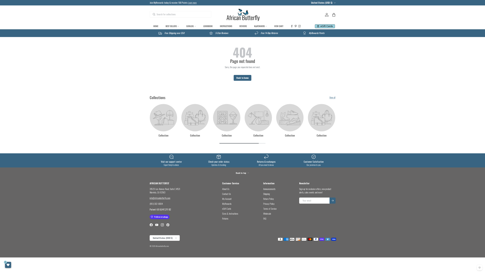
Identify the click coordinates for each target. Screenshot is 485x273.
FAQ (264, 218)
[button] (334, 15)
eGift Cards (226, 208)
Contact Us (226, 194)
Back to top (241, 172)
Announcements (269, 189)
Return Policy (268, 198)
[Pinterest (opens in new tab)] (295, 26)
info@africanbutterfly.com (160, 198)
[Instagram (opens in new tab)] (299, 26)
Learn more (192, 2)
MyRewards (227, 203)
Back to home (242, 77)
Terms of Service (270, 208)
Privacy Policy (269, 203)
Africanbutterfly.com (162, 246)
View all (332, 97)
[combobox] (180, 14)
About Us (225, 189)
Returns (225, 218)
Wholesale (267, 213)
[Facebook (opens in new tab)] (292, 26)
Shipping (266, 194)
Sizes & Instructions (230, 213)
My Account (227, 198)
